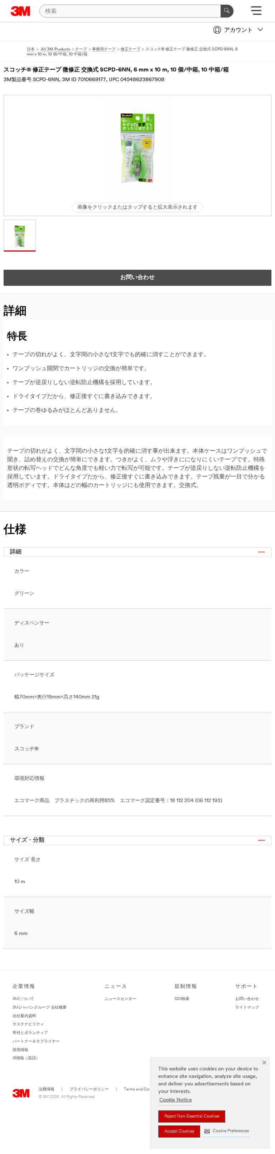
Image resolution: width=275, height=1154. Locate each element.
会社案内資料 (24, 1016)
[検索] (227, 11)
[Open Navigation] (256, 13)
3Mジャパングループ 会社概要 (40, 1008)
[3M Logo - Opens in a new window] (20, 11)
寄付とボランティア (30, 1033)
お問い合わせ (247, 999)
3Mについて (23, 999)
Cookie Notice (175, 1100)
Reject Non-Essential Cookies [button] (191, 1116)
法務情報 (46, 1089)
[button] (226, 1131)
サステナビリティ (28, 1024)
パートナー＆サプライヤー (36, 1042)
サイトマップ (247, 1008)
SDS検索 (181, 999)
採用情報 (20, 1050)
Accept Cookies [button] (179, 1131)
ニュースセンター (120, 999)
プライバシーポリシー (89, 1089)
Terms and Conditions (143, 1089)
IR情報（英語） (26, 1058)
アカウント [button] (238, 30)
